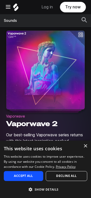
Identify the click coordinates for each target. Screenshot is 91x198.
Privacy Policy (66, 166)
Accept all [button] (23, 176)
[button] (45, 189)
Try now (73, 7)
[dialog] (45, 169)
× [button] (85, 146)
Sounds (10, 21)
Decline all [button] (66, 176)
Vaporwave (15, 116)
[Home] (15, 8)
